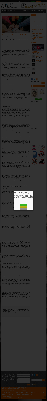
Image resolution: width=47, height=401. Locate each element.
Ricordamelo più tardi (24, 206)
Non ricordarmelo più (24, 208)
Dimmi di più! (23, 204)
